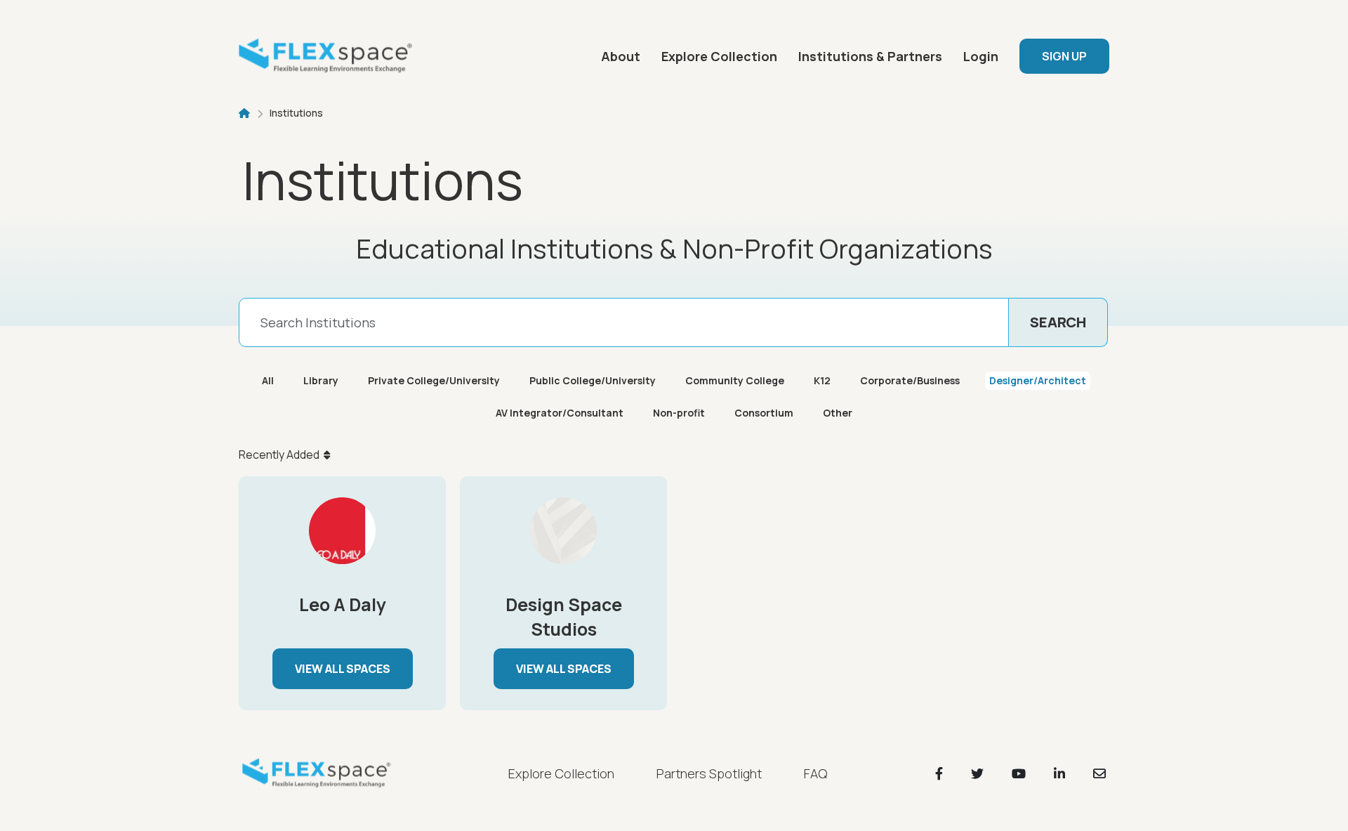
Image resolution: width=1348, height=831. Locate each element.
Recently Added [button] (279, 454)
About (620, 56)
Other (837, 412)
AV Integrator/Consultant (559, 412)
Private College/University (434, 380)
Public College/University (592, 380)
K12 (822, 380)
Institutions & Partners (870, 56)
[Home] (330, 56)
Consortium (763, 412)
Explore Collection (719, 56)
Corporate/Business (910, 380)
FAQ (815, 773)
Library (320, 380)
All (268, 380)
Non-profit (679, 412)
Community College (734, 380)
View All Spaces (342, 668)
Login (980, 56)
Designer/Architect (1037, 380)
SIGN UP (1064, 56)
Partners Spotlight (709, 773)
